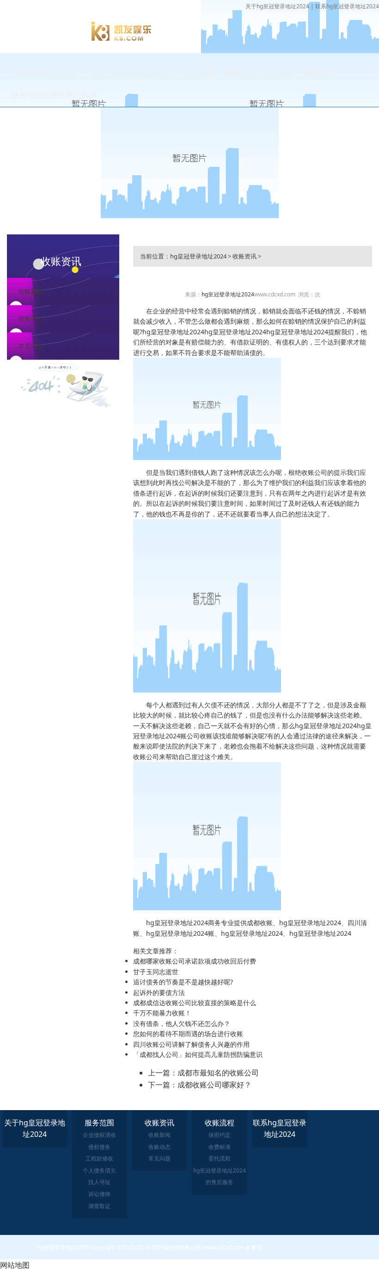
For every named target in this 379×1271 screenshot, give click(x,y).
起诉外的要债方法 (159, 992)
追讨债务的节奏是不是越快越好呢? (183, 981)
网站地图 (15, 1265)
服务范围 (200, 72)
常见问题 (30, 346)
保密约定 (219, 1135)
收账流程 (278, 72)
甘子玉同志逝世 (155, 971)
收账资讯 (239, 72)
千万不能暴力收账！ (162, 1012)
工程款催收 (99, 1158)
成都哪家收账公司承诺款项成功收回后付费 (194, 961)
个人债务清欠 (99, 1170)
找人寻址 (99, 1182)
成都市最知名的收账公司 (218, 1073)
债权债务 (99, 1147)
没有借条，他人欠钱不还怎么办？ (181, 1023)
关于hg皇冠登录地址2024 (277, 6)
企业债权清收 (99, 1135)
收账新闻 (30, 291)
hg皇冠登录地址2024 (47, 72)
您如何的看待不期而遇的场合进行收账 (188, 1033)
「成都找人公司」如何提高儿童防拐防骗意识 (198, 1054)
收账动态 (30, 318)
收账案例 (316, 72)
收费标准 (219, 1147)
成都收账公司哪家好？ (214, 1085)
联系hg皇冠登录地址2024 (347, 6)
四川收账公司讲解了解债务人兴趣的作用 (191, 1044)
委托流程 (219, 1158)
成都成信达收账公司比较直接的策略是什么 (194, 1002)
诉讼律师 (99, 1194)
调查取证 (99, 1206)
